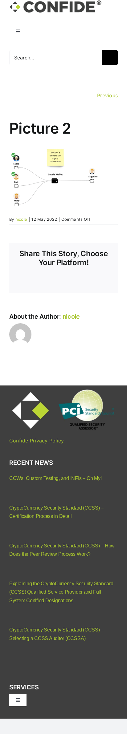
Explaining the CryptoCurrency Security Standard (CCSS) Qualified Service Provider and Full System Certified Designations (61, 592)
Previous (107, 95)
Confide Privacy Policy (36, 441)
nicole (21, 219)
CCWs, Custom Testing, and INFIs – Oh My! (55, 478)
